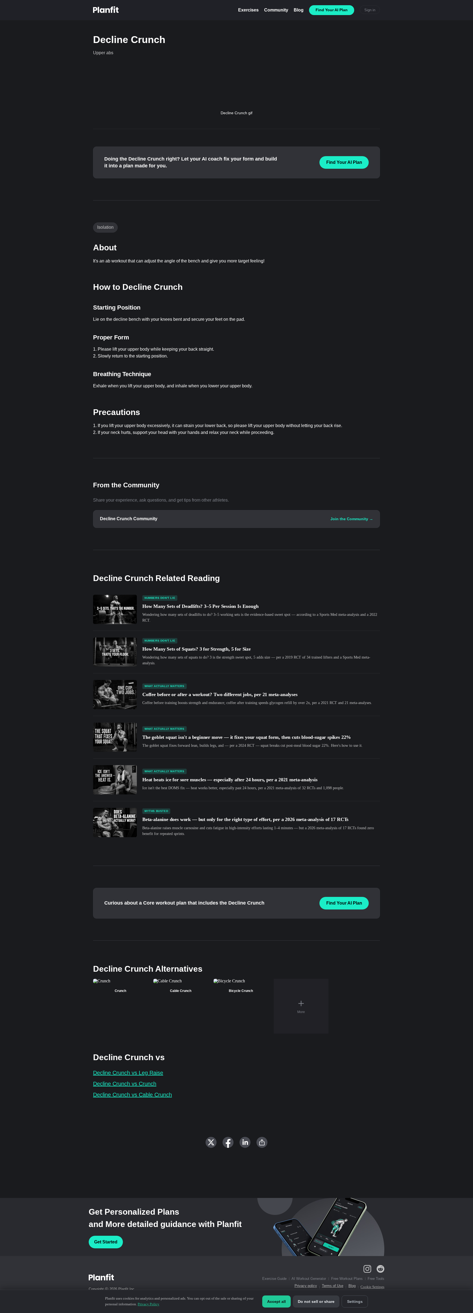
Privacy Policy (148, 1304)
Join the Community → (351, 519)
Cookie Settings (372, 1287)
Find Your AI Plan (344, 162)
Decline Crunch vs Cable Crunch (132, 1095)
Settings (355, 1301)
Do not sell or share (316, 1301)
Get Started (105, 1242)
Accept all (276, 1301)
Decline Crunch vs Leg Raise (128, 1073)
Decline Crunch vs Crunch (124, 1084)
